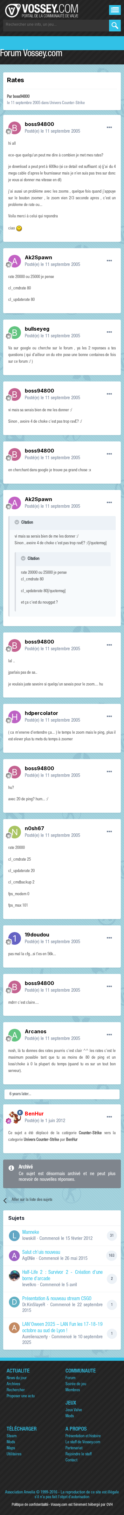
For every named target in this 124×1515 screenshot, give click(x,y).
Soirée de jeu (75, 1384)
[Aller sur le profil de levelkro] (14, 1275)
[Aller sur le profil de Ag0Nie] (14, 1255)
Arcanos (35, 1031)
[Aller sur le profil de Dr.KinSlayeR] (14, 1302)
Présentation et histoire (83, 1436)
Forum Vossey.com (31, 54)
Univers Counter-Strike (67, 103)
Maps (11, 1448)
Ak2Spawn (38, 257)
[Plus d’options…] (109, 127)
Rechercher (16, 1390)
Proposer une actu (21, 1396)
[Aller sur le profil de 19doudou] (14, 938)
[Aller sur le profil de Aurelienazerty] (14, 1327)
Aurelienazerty (35, 1337)
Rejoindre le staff (78, 1454)
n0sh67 (34, 828)
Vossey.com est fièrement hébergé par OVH (82, 1505)
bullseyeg (37, 329)
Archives (13, 1384)
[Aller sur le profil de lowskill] (14, 1235)
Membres (72, 1390)
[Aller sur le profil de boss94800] (14, 128)
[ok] (115, 25)
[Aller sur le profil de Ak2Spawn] (14, 261)
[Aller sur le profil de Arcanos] (14, 1035)
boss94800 (21, 97)
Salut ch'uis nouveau (41, 1252)
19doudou (37, 934)
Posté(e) (52, 131)
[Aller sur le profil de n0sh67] (14, 832)
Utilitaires (14, 1454)
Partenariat (73, 1448)
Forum (70, 1378)
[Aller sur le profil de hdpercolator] (14, 717)
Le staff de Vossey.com (82, 1442)
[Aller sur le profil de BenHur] (14, 1117)
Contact (71, 1461)
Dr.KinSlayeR (33, 1305)
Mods (69, 1416)
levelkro (29, 1285)
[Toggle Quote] (17, 522)
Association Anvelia (20, 1493)
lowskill (29, 1238)
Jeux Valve (73, 1410)
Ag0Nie (28, 1258)
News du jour (17, 1378)
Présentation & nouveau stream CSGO (57, 1299)
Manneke (30, 1232)
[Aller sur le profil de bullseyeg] (14, 332)
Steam (12, 1436)
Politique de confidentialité (30, 1505)
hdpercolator (41, 713)
